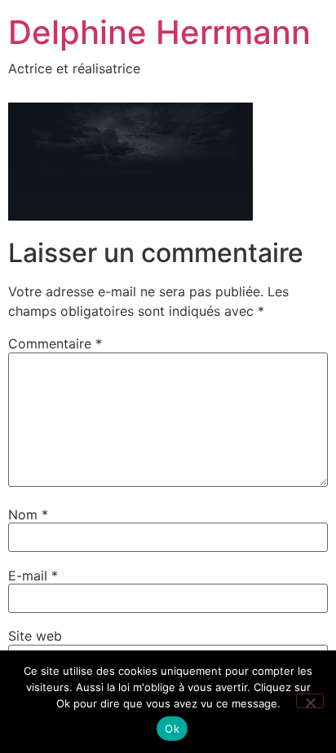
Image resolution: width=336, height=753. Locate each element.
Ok (172, 728)
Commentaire (55, 343)
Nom (28, 514)
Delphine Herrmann (159, 32)
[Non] (310, 701)
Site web (35, 635)
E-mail (33, 575)
